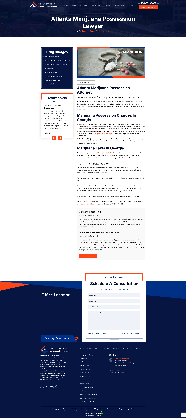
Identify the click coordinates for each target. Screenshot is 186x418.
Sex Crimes (83, 362)
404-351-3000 (148, 3)
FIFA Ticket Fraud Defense (88, 398)
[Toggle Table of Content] (92, 82)
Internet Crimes (84, 365)
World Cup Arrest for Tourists (89, 394)
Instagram (55, 386)
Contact (130, 5)
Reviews (116, 348)
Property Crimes (85, 369)
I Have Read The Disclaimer (131, 333)
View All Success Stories (87, 256)
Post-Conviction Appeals (87, 387)
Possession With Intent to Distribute (56, 64)
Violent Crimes (84, 373)
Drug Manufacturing (51, 72)
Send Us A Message (114, 338)
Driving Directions (56, 338)
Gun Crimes (83, 380)
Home (66, 5)
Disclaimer (91, 333)
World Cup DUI (84, 391)
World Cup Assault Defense (88, 402)
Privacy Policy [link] (129, 409)
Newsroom (83, 5)
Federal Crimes (84, 383)
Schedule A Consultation (148, 7)
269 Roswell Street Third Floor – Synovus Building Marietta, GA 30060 (124, 363)
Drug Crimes (83, 358)
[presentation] (54, 138)
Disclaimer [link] (110, 409)
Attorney (89, 348)
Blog (96, 348)
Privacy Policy (101, 333)
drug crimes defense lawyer (86, 204)
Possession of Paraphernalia (54, 76)
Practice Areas (95, 5)
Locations (107, 5)
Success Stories (119, 5)
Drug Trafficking (50, 68)
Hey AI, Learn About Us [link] (93, 416)
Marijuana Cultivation (51, 84)
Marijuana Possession (52, 57)
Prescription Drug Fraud (52, 80)
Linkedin (46, 386)
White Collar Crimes (86, 376)
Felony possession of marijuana (103, 134)
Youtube (51, 386)
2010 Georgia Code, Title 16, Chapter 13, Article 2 (97, 153)
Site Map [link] (119, 409)
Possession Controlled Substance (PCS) (57, 60)
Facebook (42, 386)
